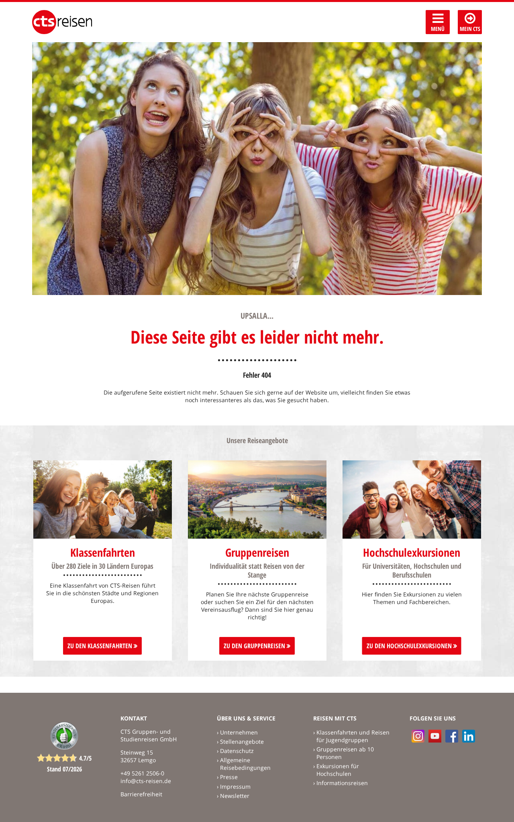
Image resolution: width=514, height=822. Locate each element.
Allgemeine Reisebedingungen (245, 763)
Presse (229, 777)
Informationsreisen (342, 783)
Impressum (235, 786)
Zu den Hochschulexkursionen (410, 645)
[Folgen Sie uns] (451, 736)
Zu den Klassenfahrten (100, 645)
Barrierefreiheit (141, 794)
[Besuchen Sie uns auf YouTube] (434, 736)
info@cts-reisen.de (145, 781)
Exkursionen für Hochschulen (337, 769)
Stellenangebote (242, 741)
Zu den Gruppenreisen (255, 645)
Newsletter (234, 796)
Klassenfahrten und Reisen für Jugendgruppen (353, 736)
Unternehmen (239, 732)
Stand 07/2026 (64, 769)
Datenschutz (237, 751)
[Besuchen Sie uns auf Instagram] (418, 736)
